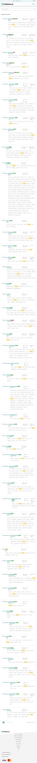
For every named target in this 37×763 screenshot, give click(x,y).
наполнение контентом (16, 578)
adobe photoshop (19, 22)
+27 (25, 99)
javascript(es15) (19, 369)
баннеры (30, 181)
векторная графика (22, 543)
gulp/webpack (25, 369)
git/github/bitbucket (13, 369)
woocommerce (32, 261)
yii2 (27, 78)
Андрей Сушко (10, 129)
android (11, 392)
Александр (9, 435)
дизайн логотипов (31, 137)
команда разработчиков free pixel (12, 210)
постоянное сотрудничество (12, 206)
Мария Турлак (10, 18)
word (23, 580)
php (15, 38)
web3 (7, 314)
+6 (24, 220)
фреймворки (17, 477)
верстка (23, 76)
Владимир (8, 266)
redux (17, 460)
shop (9, 189)
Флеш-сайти (13, 500)
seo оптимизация (12, 94)
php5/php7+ (13, 167)
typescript (33, 458)
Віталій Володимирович (15, 363)
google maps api (29, 527)
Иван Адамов (10, 257)
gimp (15, 580)
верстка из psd (24, 202)
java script (13, 40)
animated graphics (32, 314)
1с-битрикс (13, 200)
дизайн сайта (18, 139)
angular (32, 523)
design (25, 486)
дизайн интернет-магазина (12, 202)
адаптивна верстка (21, 475)
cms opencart (24, 44)
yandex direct (29, 564)
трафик (32, 107)
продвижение (15, 107)
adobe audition (27, 286)
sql (29, 591)
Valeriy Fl (7, 220)
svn (25, 674)
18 (10, 722)
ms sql (29, 121)
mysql (18, 38)
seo (7, 519)
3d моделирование (23, 312)
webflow (10, 57)
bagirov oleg (23, 208)
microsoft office (11, 580)
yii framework (27, 76)
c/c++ (23, 605)
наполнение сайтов (28, 578)
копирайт (27, 519)
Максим (7, 283)
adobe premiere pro (21, 286)
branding (34, 22)
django (23, 42)
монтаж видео (33, 505)
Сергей (7, 446)
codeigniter (31, 76)
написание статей (19, 580)
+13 (25, 435)
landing (21, 183)
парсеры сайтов (22, 652)
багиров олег (28, 208)
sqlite (21, 44)
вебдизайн (9, 204)
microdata (26, 94)
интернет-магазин (20, 181)
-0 (26, 162)
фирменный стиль (31, 394)
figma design (15, 26)
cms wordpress (15, 42)
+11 (25, 601)
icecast (23, 167)
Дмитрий (7, 62)
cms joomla (8, 46)
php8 (26, 167)
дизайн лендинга (14, 191)
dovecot (34, 165)
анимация (33, 187)
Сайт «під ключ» (10, 53)
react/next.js (11, 314)
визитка (34, 181)
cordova (8, 380)
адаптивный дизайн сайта (20, 204)
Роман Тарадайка (12, 345)
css (9, 66)
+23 (25, 173)
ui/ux (18, 24)
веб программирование (16, 78)
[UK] (34, 1)
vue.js (23, 94)
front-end (24, 628)
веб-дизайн (18, 240)
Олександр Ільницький (14, 454)
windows (29, 42)
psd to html (13, 179)
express (15, 460)
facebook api (33, 674)
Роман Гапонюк (10, 245)
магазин (9, 191)
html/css (26, 42)
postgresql (33, 42)
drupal (29, 349)
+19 (25, 18)
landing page (24, 22)
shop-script (30, 580)
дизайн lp (14, 204)
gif (28, 191)
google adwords (29, 392)
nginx (25, 165)
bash (9, 44)
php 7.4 (21, 157)
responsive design (22, 24)
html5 (9, 38)
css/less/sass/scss (26, 157)
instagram (19, 107)
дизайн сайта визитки (20, 206)
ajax (30, 269)
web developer (29, 202)
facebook (20, 105)
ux (16, 24)
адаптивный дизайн (13, 189)
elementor (20, 440)
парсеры (32, 650)
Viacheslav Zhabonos (13, 682)
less (34, 351)
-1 (23, 100)
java (9, 40)
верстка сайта (24, 107)
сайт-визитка (12, 396)
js (24, 578)
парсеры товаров (16, 652)
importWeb (8, 647)
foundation (19, 251)
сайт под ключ (17, 40)
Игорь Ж (7, 333)
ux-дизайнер (33, 204)
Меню (34, 4)
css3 (15, 269)
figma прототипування (30, 26)
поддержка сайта (12, 628)
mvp (12, 26)
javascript (13, 38)
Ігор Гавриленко (11, 424)
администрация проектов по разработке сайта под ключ (23, 630)
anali (26, 477)
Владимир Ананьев (12, 693)
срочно (9, 200)
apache (26, 525)
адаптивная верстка (23, 187)
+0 (24, 34)
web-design (27, 40)
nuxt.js (30, 94)
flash (25, 672)
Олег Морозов (10, 658)
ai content (20, 26)
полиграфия (32, 183)
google (27, 105)
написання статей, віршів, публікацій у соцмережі (16, 582)
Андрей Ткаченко (12, 117)
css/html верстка (17, 157)
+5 (25, 117)
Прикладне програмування (11, 648)
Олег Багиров (10, 173)
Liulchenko (9, 513)
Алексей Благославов (14, 535)
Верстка (7, 221)
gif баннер (19, 208)
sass (21, 224)
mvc (16, 165)
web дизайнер (19, 202)
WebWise (8, 307)
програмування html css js (10, 157)
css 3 (25, 273)
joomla (23, 121)
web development (32, 24)
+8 (26, 363)
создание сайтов (10, 187)
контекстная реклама (21, 103)
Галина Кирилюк (11, 667)
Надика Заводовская (13, 386)
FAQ (18, 748)
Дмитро (7, 636)
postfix (28, 165)
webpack (27, 357)
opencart (16, 55)
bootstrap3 (14, 605)
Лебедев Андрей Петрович (16, 498)
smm (34, 103)
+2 (25, 72)
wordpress (9, 22)
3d (32, 486)
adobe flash (18, 674)
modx (26, 179)
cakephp (21, 357)
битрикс (24, 40)
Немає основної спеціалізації (13, 668)
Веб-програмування (11, 73)
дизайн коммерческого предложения (25, 200)
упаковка (10, 105)
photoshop (19, 121)
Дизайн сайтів (10, 19)
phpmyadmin (19, 94)
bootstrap (21, 249)
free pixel (32, 208)
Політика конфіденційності (18, 737)
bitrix (7, 40)
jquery (12, 66)
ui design (27, 24)
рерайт (24, 519)
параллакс (33, 191)
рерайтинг (13, 521)
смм (17, 105)
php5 (28, 38)
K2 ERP (7, 34)
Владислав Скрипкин (13, 414)
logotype (9, 24)
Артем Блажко (10, 52)
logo (30, 521)
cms (21, 38)
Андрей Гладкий (11, 99)
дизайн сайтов (20, 55)
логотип (27, 394)
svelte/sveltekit (16, 314)
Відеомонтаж (8, 284)
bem (25, 251)
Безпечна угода (18, 741)
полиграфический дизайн (17, 185)
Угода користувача (18, 739)
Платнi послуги (18, 743)
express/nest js (27, 314)
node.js (19, 312)
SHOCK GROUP (11, 574)
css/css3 (25, 78)
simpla (32, 121)
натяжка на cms (12, 630)
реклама (30, 105)
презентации (14, 137)
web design (14, 22)
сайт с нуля (28, 107)
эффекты (17, 200)
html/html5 (13, 24)
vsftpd (20, 167)
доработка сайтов (12, 400)
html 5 (11, 42)
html (7, 38)
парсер (12, 652)
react (18, 339)
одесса (20, 210)
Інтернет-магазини (10, 258)
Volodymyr (8, 374)
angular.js (24, 503)
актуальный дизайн (27, 204)
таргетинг (10, 107)
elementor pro (24, 440)
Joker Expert (9, 482)
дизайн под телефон (25, 210)
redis (28, 312)
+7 (24, 307)
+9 (25, 257)
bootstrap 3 (19, 568)
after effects (12, 286)
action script (10, 676)
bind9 (10, 167)
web (25, 38)
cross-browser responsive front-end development (16, 409)
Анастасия (9, 320)
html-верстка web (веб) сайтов (12, 208)
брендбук (17, 183)
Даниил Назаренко (12, 622)
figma (33, 55)
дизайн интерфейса (20, 191)
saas (14, 525)
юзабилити (31, 189)
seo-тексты (31, 475)
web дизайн (15, 44)
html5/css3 (8, 42)
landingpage (28, 271)
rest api (15, 355)
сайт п (23, 568)
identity (9, 26)
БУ (18, 750)
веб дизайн (25, 185)
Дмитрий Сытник (11, 72)
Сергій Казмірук (11, 601)
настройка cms (31, 628)
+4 (24, 320)
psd (8, 183)
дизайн (11, 394)
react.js (16, 507)
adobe (28, 672)
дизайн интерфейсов (25, 189)
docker (34, 312)
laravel (28, 55)
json (10, 353)
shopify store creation (15, 57)
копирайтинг (23, 394)
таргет (17, 440)
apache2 (7, 167)
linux (7, 44)
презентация (31, 139)
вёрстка (23, 139)
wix (31, 55)
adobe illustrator (29, 22)
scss (13, 626)
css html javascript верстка (28, 206)
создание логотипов (24, 398)
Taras (6, 162)
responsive (24, 566)
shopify (17, 328)
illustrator (24, 249)
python (20, 42)
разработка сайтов (20, 326)
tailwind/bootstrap (21, 314)
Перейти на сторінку (30, 722)
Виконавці (18, 746)
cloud (31, 312)
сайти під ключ (22, 477)
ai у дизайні (24, 26)
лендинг (15, 398)
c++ (31, 591)
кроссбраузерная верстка (16, 288)
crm (23, 38)
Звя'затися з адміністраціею (18, 735)
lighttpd (18, 167)
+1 (25, 245)
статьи (15, 674)
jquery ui (10, 141)
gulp (23, 251)
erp (18, 44)
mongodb (18, 310)
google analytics (15, 527)
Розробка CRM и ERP (9, 35)
